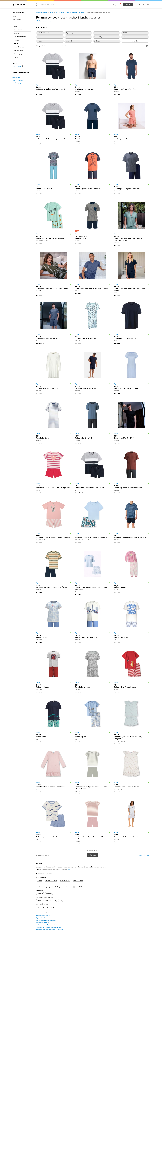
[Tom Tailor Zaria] (53, 422)
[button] (70, 85)
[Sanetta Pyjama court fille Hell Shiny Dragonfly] (131, 722)
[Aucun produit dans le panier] (147, 4)
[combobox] (46, 46)
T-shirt (16, 57)
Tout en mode (16, 19)
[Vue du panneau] (143, 46)
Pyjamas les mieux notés (43, 918)
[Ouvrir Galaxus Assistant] (135, 4)
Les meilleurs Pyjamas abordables (46, 920)
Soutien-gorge (18, 50)
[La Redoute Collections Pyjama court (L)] (53, 74)
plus (69, 869)
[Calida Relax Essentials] (92, 422)
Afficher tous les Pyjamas (44, 21)
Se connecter (128, 4)
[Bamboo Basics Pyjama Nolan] (92, 373)
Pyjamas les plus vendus (43, 915)
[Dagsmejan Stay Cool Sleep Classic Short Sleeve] (131, 273)
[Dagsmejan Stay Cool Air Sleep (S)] (53, 323)
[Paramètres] (120, 4)
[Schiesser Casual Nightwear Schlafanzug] (53, 572)
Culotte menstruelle (20, 37)
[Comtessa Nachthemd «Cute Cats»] (131, 822)
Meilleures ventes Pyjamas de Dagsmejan (48, 927)
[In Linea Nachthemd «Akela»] (53, 373)
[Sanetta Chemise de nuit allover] (131, 772)
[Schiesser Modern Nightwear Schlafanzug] (92, 522)
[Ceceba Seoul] (92, 223)
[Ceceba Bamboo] (92, 123)
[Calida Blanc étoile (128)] (131, 622)
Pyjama (16, 43)
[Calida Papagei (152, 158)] (131, 572)
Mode (14, 16)
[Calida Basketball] (53, 671)
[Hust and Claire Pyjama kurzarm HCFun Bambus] (92, 822)
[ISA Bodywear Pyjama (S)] (131, 123)
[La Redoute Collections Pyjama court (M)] (53, 123)
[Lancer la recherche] (37, 4)
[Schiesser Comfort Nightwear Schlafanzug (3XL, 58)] (131, 522)
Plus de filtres (135, 41)
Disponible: (56, 46)
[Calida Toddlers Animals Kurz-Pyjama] (53, 223)
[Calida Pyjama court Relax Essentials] (131, 472)
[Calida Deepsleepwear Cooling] (131, 373)
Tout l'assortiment (18, 12)
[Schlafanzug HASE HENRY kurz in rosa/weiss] (53, 522)
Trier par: (39, 46)
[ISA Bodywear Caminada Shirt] (131, 323)
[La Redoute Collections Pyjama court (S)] (92, 472)
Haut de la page (144, 855)
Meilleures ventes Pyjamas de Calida (47, 925)
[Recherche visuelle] (114, 4)
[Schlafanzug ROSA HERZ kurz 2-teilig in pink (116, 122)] (53, 472)
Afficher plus (92, 855)
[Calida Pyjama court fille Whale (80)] (53, 822)
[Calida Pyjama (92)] (92, 722)
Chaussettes (18, 30)
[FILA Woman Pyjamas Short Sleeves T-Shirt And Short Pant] (92, 572)
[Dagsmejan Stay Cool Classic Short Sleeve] (92, 273)
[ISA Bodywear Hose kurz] (92, 74)
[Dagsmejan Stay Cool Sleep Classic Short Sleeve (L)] (53, 273)
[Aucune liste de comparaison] (139, 4)
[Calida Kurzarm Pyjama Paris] (92, 622)
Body (15, 26)
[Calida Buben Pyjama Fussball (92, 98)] (131, 671)
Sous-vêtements (17, 23)
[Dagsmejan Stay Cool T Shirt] (131, 422)
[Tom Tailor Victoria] (92, 671)
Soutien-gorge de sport (21, 54)
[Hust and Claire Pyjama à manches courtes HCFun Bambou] (92, 772)
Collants (16, 33)
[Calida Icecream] (53, 622)
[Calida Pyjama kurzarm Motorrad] (92, 173)
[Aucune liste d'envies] (143, 4)
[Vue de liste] (147, 46)
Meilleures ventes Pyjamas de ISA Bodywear (49, 930)
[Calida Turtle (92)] (53, 722)
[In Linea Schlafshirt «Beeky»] (92, 323)
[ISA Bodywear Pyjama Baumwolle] (131, 173)
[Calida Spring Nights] (53, 173)
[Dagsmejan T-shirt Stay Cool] (131, 74)
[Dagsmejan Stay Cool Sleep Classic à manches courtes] (131, 223)
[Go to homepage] (18, 4)
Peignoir (16, 40)
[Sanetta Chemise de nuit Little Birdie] (53, 772)
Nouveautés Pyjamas (42, 922)
